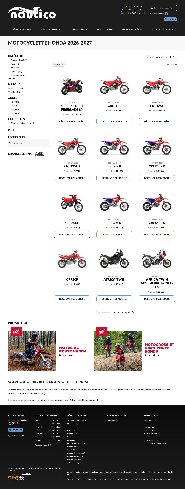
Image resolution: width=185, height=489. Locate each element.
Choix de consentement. (161, 479)
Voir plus (11, 79)
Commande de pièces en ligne (155, 443)
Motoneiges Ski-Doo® (75, 456)
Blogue (146, 424)
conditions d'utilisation (143, 479)
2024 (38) (15, 113)
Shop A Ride (26, 474)
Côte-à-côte (71, 430)
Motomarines (72, 434)
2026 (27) (15, 105)
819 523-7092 (136, 13)
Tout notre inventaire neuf (76, 420)
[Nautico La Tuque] (32, 13)
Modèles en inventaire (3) (22, 123)
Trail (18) (15, 63)
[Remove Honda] (62, 64)
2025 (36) (15, 109)
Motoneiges (71, 447)
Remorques (71, 440)
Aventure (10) (17, 67)
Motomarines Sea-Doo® (76, 453)
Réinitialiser (172, 64)
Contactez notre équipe (19, 400)
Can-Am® (71, 450)
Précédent (104, 312)
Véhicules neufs (21, 29)
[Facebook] (166, 13)
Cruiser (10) (16, 71)
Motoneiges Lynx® (74, 460)
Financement (79, 29)
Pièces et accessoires (152, 440)
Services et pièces (132, 29)
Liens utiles (151, 415)
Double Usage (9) (19, 75)
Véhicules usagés (51, 29)
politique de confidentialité (120, 479)
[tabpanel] (47, 430)
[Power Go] (35, 478)
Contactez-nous (162, 29)
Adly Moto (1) (17, 92)
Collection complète (74, 463)
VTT (68, 427)
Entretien (147, 437)
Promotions (104, 29)
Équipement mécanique (76, 443)
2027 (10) (15, 101)
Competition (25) (19, 60)
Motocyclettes (72, 424)
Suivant (126, 312)
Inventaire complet (112, 420)
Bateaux (70, 437)
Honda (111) (17, 88)
